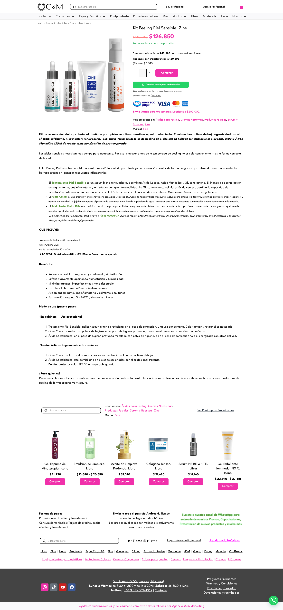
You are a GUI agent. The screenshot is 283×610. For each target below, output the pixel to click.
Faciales (42, 16)
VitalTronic (236, 551)
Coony (208, 551)
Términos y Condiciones (221, 583)
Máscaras (234, 559)
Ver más (156, 95)
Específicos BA (95, 551)
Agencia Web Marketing (188, 606)
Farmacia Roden (154, 551)
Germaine (174, 551)
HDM (187, 551)
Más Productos (172, 16)
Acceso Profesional (214, 7)
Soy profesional (175, 7)
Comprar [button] (55, 481)
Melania (221, 551)
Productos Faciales (56, 23)
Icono (62, 551)
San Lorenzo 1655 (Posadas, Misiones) (138, 581)
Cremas (221, 559)
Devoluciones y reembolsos (221, 592)
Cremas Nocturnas (80, 23)
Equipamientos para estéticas (62, 559)
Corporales (63, 16)
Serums (176, 559)
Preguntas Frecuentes (221, 579)
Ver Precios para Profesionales (216, 410)
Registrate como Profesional (184, 540)
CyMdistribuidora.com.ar (95, 606)
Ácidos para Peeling (167, 119)
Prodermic (75, 551)
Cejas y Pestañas (90, 16)
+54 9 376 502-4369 (138, 590)
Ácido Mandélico (109, 216)
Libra (44, 551)
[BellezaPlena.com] (143, 541)
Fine (110, 551)
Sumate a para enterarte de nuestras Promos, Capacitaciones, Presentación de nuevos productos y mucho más (211, 519)
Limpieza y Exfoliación (198, 559)
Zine (147, 124)
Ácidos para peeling (155, 559)
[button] (273, 600)
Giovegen (122, 551)
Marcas (237, 16)
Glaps (197, 551)
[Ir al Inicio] (50, 7)
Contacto (161, 590)
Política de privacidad (221, 588)
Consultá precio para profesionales (163, 85)
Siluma (136, 551)
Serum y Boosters (141, 410)
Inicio (41, 23)
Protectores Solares (145, 16)
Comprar (167, 72)
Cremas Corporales (126, 559)
